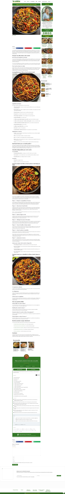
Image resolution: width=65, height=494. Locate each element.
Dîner (36, 1)
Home (25, 1)
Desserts (39, 1)
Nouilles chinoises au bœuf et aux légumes (19, 324)
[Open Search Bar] (52, 1)
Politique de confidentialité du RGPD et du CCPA (47, 491)
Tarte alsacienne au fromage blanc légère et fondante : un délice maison (44, 65)
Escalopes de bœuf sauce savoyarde (18, 327)
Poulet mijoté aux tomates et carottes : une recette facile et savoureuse (50, 56)
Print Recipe (20, 369)
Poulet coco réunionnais (17, 331)
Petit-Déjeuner (32, 1)
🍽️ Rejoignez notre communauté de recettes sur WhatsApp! (32, 493)
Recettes (28, 1)
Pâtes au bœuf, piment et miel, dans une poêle (26, 4)
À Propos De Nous (44, 1)
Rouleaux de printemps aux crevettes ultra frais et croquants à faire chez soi (49, 45)
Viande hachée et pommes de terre (18, 329)
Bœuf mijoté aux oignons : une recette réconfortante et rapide (44, 56)
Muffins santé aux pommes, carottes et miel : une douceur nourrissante (44, 76)
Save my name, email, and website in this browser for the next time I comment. (22, 462)
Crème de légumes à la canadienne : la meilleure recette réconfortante (44, 45)
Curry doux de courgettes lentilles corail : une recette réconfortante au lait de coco (50, 66)
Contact (49, 1)
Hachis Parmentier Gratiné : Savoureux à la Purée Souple (49, 75)
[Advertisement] (26, 41)
